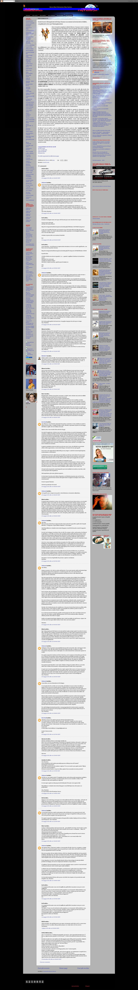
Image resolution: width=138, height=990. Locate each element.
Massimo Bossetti (28, 129)
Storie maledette (43, 15)
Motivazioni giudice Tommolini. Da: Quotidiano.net (29, 322)
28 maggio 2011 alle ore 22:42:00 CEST (51, 178)
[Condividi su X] (64, 160)
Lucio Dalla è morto (29, 111)
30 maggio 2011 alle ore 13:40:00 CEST (51, 841)
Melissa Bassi (29, 131)
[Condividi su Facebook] (65, 160)
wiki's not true (35, 15)
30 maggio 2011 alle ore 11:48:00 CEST (51, 793)
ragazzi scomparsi (28, 161)
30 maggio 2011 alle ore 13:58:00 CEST (51, 880)
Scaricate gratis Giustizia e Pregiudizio (30, 175)
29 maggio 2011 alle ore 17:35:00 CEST (51, 389)
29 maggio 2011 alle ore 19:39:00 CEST (51, 641)
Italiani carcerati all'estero (30, 94)
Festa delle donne (28, 76)
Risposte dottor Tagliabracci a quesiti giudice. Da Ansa (30, 288)
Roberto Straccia (30, 169)
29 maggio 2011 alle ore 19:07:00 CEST (51, 561)
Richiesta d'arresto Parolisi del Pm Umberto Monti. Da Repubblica (30, 300)
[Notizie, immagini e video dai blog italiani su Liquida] (28, 347)
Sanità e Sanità (29, 170)
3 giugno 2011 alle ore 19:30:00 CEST (50, 928)
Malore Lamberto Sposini (28, 115)
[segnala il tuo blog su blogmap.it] (30, 345)
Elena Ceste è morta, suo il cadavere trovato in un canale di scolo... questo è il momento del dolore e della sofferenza (105, 361)
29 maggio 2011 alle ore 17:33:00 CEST (51, 364)
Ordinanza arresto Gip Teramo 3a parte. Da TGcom (30, 306)
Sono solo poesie (68, 15)
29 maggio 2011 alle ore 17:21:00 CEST (51, 351)
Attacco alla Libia (30, 45)
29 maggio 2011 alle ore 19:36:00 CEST (51, 624)
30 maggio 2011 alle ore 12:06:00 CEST (51, 806)
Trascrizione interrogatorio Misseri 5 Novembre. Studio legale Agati (29, 277)
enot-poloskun (75, 986)
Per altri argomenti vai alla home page (48, 156)
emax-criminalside (51, 15)
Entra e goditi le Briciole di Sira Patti (101, 130)
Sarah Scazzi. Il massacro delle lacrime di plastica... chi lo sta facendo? (105, 323)
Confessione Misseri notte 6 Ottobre (29, 253)
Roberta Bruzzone (28, 165)
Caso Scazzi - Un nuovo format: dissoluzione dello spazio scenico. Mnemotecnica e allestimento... (105, 298)
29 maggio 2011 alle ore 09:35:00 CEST (51, 268)
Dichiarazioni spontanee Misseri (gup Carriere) (29, 258)
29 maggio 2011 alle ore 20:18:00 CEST (51, 713)
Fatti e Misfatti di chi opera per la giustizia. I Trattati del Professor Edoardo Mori (101, 97)
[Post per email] (58, 160)
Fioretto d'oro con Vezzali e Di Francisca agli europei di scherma (101, 152)
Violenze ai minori (28, 197)
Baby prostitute (29, 48)
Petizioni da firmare (29, 149)
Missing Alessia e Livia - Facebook (101, 224)
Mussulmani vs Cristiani (29, 134)
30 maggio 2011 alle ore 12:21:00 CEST (51, 821)
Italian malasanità (28, 91)
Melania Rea (41, 153)
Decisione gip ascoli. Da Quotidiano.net (29, 333)
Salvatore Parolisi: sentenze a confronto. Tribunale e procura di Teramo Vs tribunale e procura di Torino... (104, 348)
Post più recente (43, 968)
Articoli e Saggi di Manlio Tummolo (29, 42)
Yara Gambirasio (42, 150)
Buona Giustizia (29, 50)
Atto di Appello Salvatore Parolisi (29, 337)
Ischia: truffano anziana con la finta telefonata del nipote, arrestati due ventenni (101, 143)
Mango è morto (30, 117)
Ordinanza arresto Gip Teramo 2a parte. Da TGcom (30, 311)
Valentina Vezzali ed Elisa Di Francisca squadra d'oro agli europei (102, 155)
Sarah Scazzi (41, 148)
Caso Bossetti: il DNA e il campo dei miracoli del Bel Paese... (105, 425)
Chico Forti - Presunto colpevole (29, 61)
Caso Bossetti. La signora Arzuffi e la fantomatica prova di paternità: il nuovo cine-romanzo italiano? (105, 285)
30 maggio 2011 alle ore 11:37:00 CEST (51, 771)
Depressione (29, 68)
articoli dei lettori (30, 30)
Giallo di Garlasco (28, 79)
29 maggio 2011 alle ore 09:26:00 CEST (51, 240)
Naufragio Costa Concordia (30, 137)
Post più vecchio (83, 968)
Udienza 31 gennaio (28, 218)
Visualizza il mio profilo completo (101, 74)
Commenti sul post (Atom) (49, 971)
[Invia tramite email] (60, 160)
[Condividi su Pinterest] (67, 160)
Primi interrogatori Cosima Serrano (30, 263)
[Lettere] (29, 357)
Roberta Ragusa (30, 167)
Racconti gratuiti (60, 15)
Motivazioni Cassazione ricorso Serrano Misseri (30, 229)
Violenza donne (29, 195)
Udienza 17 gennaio (28, 221)
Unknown (44, 182)
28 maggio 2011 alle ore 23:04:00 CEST (51, 213)
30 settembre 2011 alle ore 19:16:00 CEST (51, 959)
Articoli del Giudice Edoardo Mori (30, 33)
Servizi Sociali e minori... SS (29, 181)
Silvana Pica (29, 183)
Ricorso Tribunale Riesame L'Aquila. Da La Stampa (30, 294)
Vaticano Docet (29, 188)
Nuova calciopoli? (28, 143)
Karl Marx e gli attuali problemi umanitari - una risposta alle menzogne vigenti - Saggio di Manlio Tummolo (102, 119)
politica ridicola (29, 153)
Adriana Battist (96, 218)
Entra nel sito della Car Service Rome (102, 186)
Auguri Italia (29, 47)
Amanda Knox (29, 21)
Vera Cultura (29, 190)
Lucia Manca (29, 108)
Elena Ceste (29, 70)
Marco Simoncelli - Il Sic (29, 125)
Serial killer (29, 178)
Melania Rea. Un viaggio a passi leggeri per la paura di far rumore (102, 103)
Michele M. (44, 355)
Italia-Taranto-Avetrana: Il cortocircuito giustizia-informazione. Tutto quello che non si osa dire (102, 87)
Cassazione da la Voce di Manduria (30, 244)
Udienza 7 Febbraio (28, 215)
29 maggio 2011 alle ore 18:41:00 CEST (51, 495)
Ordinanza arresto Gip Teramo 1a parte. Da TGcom (30, 317)
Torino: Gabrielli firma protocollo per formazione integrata (102, 146)
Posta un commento (45, 962)
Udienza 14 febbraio (28, 212)
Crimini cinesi (29, 63)
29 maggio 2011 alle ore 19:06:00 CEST (51, 516)
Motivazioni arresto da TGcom (29, 241)
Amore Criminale (30, 22)
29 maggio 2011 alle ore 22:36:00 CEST (51, 755)
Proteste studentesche (29, 159)
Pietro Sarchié (29, 151)
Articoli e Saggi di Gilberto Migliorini (29, 38)
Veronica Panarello (28, 193)
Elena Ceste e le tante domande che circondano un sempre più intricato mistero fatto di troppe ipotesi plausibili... (105, 373)
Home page (63, 968)
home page (28, 15)
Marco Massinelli (30, 119)
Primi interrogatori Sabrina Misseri (29, 271)
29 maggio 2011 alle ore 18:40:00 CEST (51, 486)
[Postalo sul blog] (62, 160)
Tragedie (28, 187)
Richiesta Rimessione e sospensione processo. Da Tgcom (29, 236)
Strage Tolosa (29, 185)
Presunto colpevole (28, 155)
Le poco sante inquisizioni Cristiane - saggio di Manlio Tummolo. (101, 100)
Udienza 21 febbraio (28, 209)
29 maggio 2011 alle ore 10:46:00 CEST (51, 324)
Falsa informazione (29, 73)
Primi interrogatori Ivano (29, 267)
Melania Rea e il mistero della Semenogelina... (105, 312)
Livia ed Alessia (42, 151)
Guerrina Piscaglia (28, 88)
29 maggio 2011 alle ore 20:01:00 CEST (51, 676)
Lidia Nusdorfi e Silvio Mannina (30, 104)
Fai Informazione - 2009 (98, 160)
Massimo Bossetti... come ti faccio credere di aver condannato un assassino (105, 260)
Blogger (87, 986)
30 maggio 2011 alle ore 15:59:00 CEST (51, 898)
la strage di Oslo (30, 102)
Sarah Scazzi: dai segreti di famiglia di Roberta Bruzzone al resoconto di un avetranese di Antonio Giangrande (105, 272)
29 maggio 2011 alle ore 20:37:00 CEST (51, 734)
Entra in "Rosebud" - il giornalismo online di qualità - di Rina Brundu (101, 133)
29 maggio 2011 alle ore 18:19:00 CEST (51, 417)
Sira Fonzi (44, 422)
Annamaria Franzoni (28, 25)
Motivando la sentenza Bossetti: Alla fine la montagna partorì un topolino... (104, 231)
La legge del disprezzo (29, 100)
